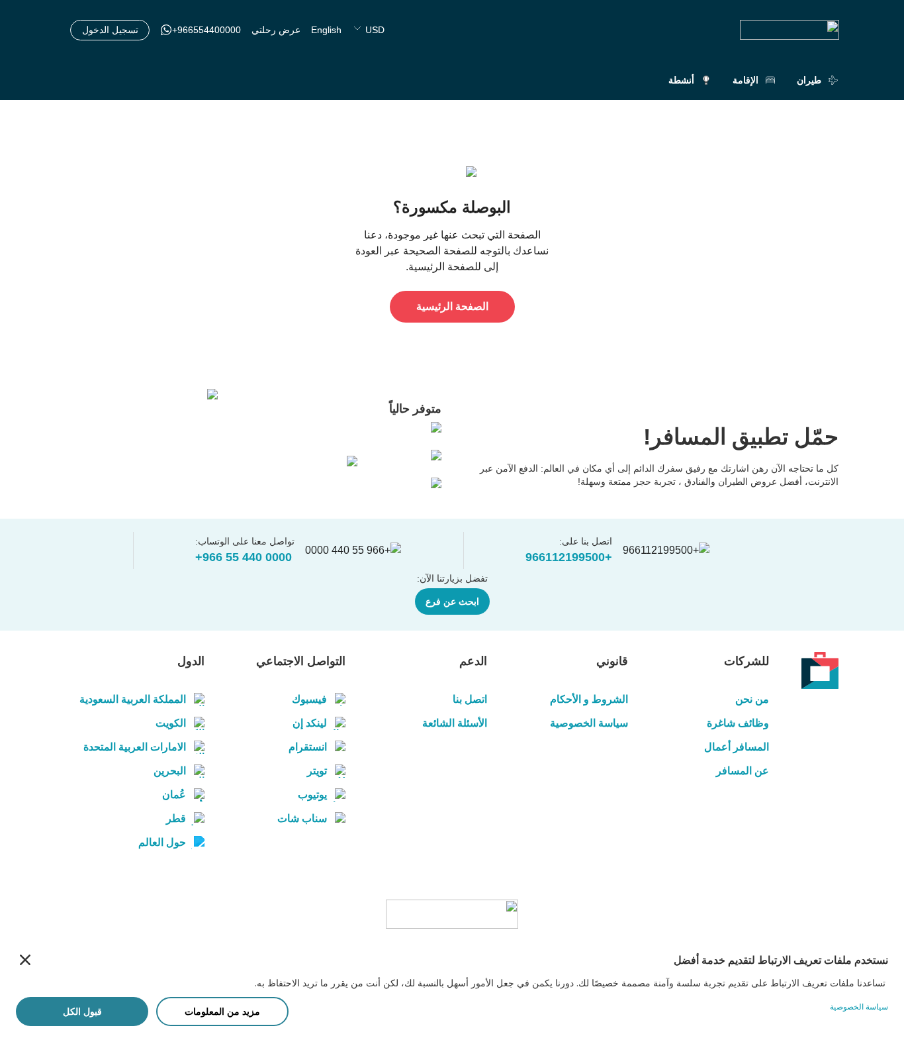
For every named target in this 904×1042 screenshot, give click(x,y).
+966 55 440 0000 (243, 557)
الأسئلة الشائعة (454, 723)
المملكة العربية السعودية (132, 699)
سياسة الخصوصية (589, 723)
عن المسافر (742, 770)
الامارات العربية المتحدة (134, 747)
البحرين (170, 770)
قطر (176, 818)
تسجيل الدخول (110, 30)
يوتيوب (312, 794)
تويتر (317, 770)
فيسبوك (309, 699)
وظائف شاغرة (738, 723)
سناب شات (302, 818)
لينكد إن (310, 723)
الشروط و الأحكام (589, 699)
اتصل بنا (469, 699)
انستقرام (308, 747)
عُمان (174, 794)
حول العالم (162, 842)
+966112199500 (568, 557)
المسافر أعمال (736, 747)
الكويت (171, 723)
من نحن (752, 699)
